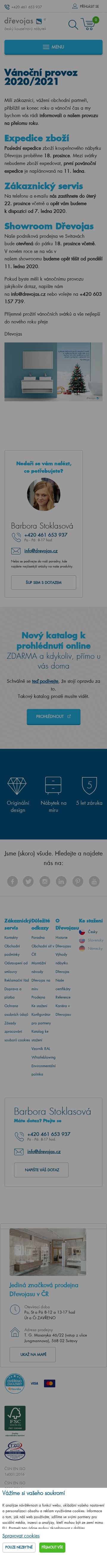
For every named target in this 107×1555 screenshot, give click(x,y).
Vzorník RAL (41, 1048)
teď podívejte (45, 681)
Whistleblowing (44, 1057)
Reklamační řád (16, 980)
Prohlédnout (50, 716)
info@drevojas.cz (41, 551)
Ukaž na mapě (33, 1354)
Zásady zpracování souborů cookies (17, 1032)
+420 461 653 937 (26, 7)
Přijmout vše (52, 1547)
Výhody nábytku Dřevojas (62, 963)
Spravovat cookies (21, 1535)
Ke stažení (39, 1006)
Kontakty (11, 937)
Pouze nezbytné (19, 1547)
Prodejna (38, 997)
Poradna (38, 937)
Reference (63, 997)
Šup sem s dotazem (44, 582)
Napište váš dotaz (42, 1170)
